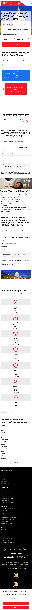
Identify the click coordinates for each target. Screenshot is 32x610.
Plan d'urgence (4, 521)
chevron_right (29, 89)
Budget (2, 150)
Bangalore (3, 458)
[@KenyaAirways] (10, 549)
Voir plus (16, 462)
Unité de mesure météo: (25, 293)
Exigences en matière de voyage (8, 538)
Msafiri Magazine (5, 483)
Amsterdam (4, 446)
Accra (2, 437)
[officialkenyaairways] (15, 549)
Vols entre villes (4, 564)
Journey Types (4, 156)
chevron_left (3, 89)
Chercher (16, 44)
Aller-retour (6, 24)
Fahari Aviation (4, 481)
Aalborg (3, 425)
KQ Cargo (3, 477)
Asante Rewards (4, 475)
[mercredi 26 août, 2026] (7, 114)
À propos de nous (5, 472)
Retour (18, 37)
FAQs (2, 534)
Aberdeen (3, 428)
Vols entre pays (24, 562)
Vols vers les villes (15, 562)
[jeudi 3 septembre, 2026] (26, 114)
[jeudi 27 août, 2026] (9, 114)
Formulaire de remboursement (8, 542)
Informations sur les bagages (7, 502)
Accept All (16, 607)
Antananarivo (4, 449)
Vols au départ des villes (13, 564)
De (3, 28)
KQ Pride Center (4, 479)
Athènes (3, 451)
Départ (4, 37)
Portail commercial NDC (6, 496)
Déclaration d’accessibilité (7, 523)
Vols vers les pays (7, 562)
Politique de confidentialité (7, 508)
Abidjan (3, 430)
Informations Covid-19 (6, 540)
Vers (3, 64)
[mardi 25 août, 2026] (4, 114)
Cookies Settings (16, 599)
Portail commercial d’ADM (7, 498)
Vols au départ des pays (24, 564)
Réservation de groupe (6, 491)
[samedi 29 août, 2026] (14, 114)
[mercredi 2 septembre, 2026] (23, 114)
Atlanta (3, 453)
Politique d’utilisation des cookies (8, 517)
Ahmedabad (4, 442)
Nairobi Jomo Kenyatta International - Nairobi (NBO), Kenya (15, 29)
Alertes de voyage (5, 536)
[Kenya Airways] (6, 549)
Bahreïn (3, 456)
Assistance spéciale (5, 500)
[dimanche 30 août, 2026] (16, 114)
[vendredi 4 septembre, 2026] (28, 114)
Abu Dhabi (3, 432)
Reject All (16, 603)
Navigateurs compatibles (6, 515)
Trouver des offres (16, 92)
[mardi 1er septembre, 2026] (21, 114)
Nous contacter (4, 529)
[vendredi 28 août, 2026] (11, 114)
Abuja (2, 435)
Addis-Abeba (4, 439)
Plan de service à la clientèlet (7, 519)
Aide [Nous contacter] (6, 531)
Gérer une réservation (6, 489)
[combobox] (16, 61)
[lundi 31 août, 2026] (19, 114)
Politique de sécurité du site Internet (9, 513)
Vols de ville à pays (16, 566)
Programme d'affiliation (6, 494)
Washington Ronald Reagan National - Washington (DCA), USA (15, 34)
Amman (3, 444)
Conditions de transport (6, 510)
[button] (19, 24)
